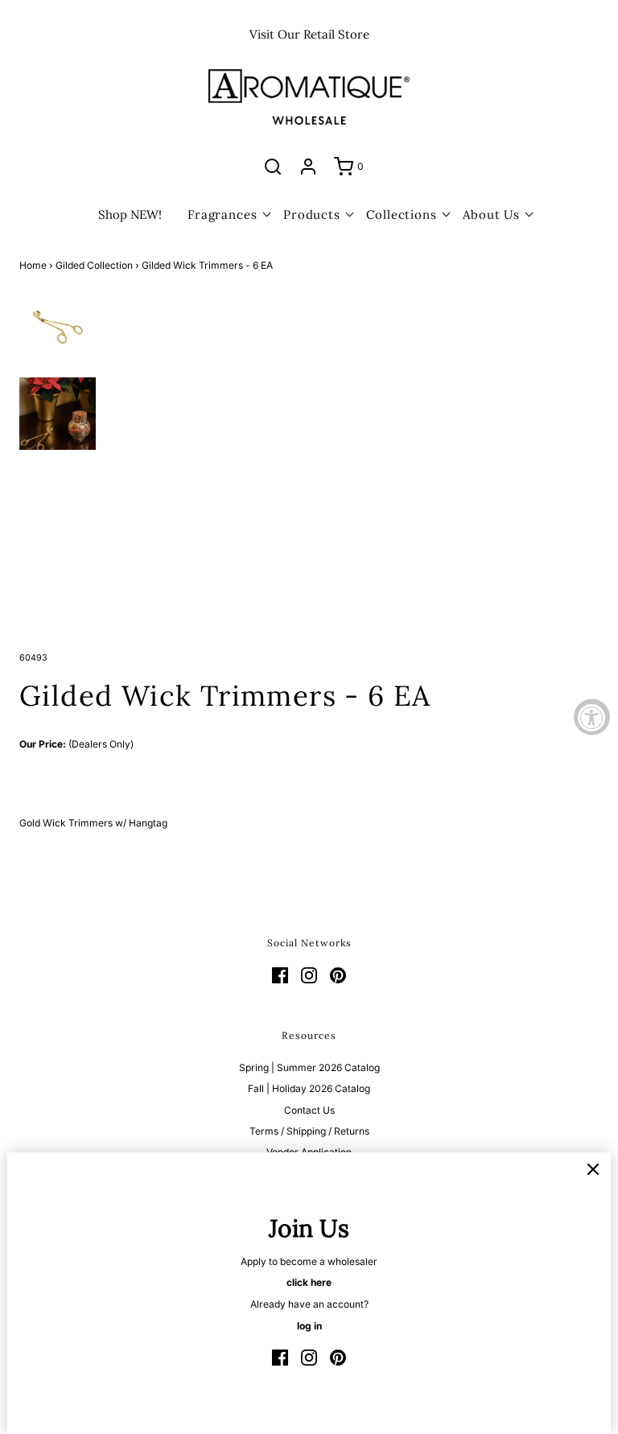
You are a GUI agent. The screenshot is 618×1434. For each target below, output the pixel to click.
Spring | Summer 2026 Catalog (309, 1067)
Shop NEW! (130, 214)
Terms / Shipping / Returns (309, 1131)
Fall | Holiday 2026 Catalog (309, 1088)
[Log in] (308, 166)
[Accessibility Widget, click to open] (592, 717)
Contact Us (309, 1110)
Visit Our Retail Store (309, 34)
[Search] (272, 166)
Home (33, 265)
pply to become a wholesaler (312, 1261)
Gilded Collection (94, 265)
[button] (57, 325)
